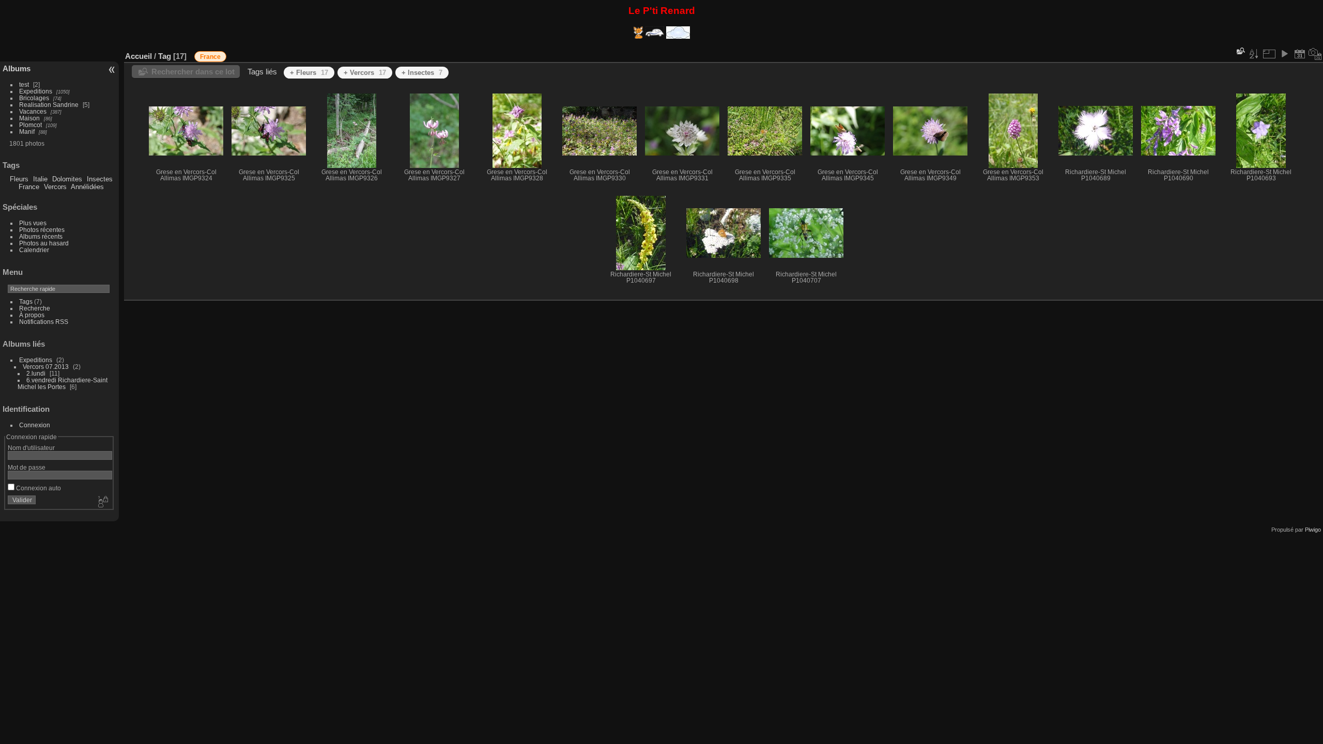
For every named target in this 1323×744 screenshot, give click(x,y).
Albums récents (41, 236)
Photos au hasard (44, 243)
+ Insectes (422, 72)
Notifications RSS (43, 321)
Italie (40, 179)
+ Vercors (365, 72)
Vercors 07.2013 (46, 366)
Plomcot (30, 124)
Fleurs (19, 179)
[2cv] (655, 36)
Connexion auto (37, 488)
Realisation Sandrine (49, 104)
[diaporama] (1284, 53)
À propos (31, 315)
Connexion (34, 425)
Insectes (100, 179)
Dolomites (67, 179)
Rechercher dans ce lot (193, 71)
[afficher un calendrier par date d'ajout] (1299, 53)
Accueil (138, 56)
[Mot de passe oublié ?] (102, 502)
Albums (16, 68)
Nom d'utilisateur (31, 447)
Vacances (33, 111)
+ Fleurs (309, 72)
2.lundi (35, 373)
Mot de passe (26, 467)
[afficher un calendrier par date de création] (1315, 53)
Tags (26, 301)
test (24, 84)
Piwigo (1313, 529)
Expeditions (35, 91)
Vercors (55, 187)
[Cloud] (678, 36)
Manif (27, 131)
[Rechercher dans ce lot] (1239, 51)
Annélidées (87, 187)
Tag (164, 56)
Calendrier (34, 249)
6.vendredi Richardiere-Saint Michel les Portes (62, 383)
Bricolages (34, 98)
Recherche (34, 308)
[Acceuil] (639, 36)
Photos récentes (42, 229)
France (29, 187)
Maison (29, 118)
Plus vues (33, 223)
